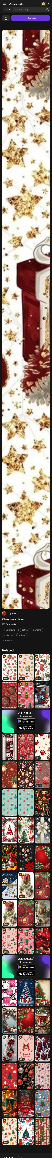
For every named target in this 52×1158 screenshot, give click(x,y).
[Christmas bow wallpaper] (42, 830)
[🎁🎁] (42, 1048)
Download (32, 18)
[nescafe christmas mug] (42, 695)
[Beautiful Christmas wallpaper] (26, 1020)
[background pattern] (9, 885)
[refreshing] (9, 858)
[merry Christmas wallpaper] (9, 747)
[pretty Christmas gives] (9, 1048)
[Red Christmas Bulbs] (9, 695)
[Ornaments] (26, 802)
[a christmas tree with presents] (26, 993)
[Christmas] (9, 774)
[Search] (47, 9)
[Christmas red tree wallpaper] (9, 830)
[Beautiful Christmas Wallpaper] (42, 858)
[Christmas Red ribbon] (26, 1103)
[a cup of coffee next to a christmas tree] (42, 1020)
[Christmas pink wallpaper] (9, 993)
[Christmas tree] (42, 993)
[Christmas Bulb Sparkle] (42, 885)
